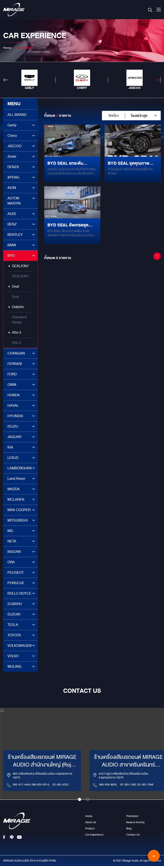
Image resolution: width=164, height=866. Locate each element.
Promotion (132, 816)
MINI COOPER (19, 510)
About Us (90, 822)
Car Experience (94, 835)
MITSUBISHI (17, 520)
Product (90, 828)
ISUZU (12, 426)
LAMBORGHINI (19, 468)
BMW (11, 245)
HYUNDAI (15, 416)
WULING (14, 666)
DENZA (13, 167)
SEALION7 (20, 266)
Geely (11, 125)
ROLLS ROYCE (19, 593)
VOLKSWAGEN (19, 645)
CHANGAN (16, 353)
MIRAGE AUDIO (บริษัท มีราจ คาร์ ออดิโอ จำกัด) (29, 861)
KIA (10, 447)
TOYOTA (14, 635)
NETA (11, 541)
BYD (11, 255)
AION (11, 188)
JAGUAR (14, 437)
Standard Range (19, 319)
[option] (29, 80)
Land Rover (16, 478)
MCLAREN (15, 499)
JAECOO (14, 146)
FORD (12, 374)
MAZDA (13, 489)
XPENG (13, 177)
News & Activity (135, 822)
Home (7, 47)
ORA (11, 562)
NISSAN (14, 552)
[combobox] (131, 115)
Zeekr (11, 156)
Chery (12, 135)
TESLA (12, 625)
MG (10, 531)
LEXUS (13, 458)
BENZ (12, 224)
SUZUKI (13, 614)
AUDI (11, 214)
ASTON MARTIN (14, 200)
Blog (129, 828)
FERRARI (14, 364)
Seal (15, 286)
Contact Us (133, 835)
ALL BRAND (16, 115)
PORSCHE (15, 583)
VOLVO (13, 656)
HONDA (13, 395)
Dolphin (18, 307)
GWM (11, 385)
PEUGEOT (15, 572)
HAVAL (13, 405)
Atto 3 (16, 332)
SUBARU (14, 604)
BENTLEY (15, 235)
